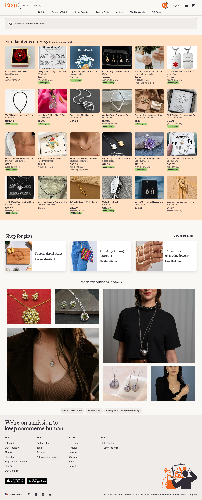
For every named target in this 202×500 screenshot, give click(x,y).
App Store (15, 481)
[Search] (164, 5)
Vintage (119, 12)
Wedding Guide (137, 12)
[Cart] (193, 5)
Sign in (176, 5)
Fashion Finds (102, 12)
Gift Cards (156, 12)
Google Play (37, 481)
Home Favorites (81, 12)
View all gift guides (184, 235)
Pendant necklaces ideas (98, 282)
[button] (13, 495)
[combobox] (89, 5)
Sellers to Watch (59, 12)
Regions (193, 494)
